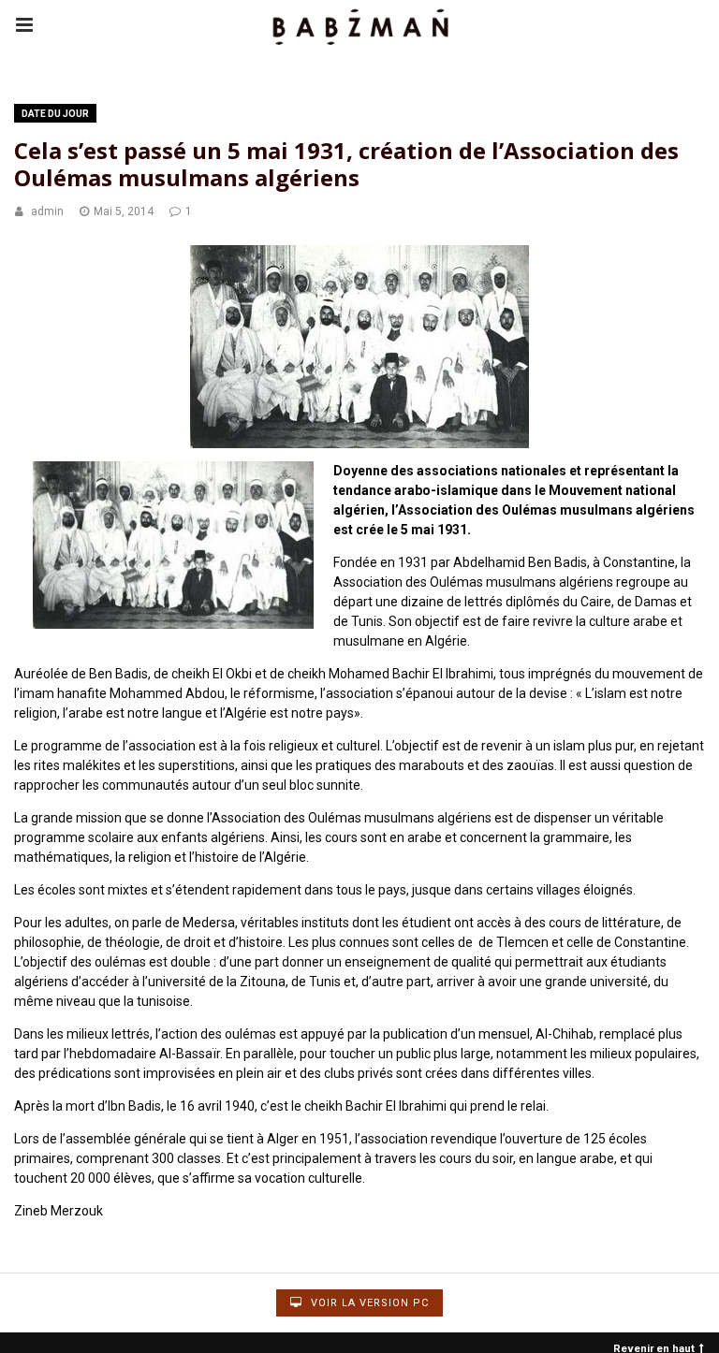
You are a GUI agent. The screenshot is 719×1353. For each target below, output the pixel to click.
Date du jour (55, 114)
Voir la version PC (368, 1303)
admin (47, 211)
